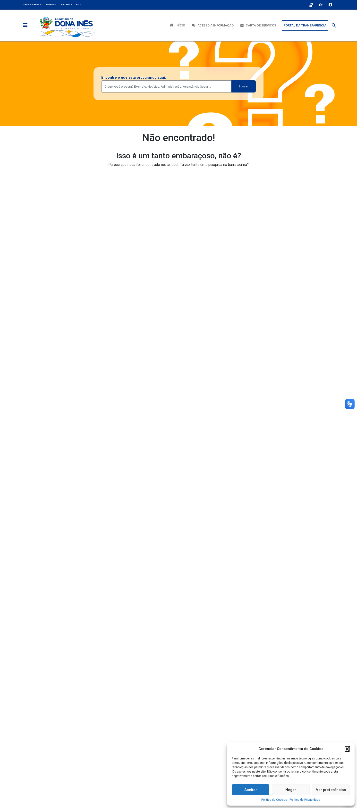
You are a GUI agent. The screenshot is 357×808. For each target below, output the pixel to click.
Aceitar (250, 790)
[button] (347, 748)
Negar (290, 790)
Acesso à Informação (214, 25)
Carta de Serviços (260, 25)
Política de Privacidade (304, 799)
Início (179, 25)
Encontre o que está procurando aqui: (133, 78)
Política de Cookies (274, 799)
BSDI (78, 4)
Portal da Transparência (305, 25)
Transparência (32, 4)
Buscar (243, 86)
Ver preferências (331, 790)
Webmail (51, 4)
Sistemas (66, 4)
